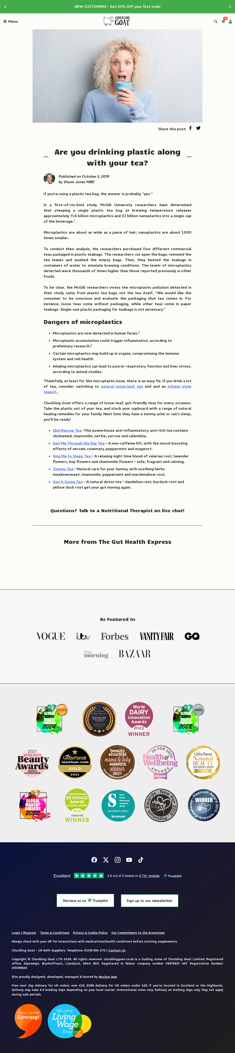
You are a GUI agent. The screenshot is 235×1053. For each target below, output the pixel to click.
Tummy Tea (63, 469)
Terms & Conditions (54, 932)
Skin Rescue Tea (67, 430)
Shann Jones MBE (79, 182)
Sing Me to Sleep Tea (72, 456)
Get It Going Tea (68, 481)
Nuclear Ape (108, 976)
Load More (117, 564)
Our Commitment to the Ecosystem (138, 932)
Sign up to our (149, 900)
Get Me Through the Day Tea (78, 443)
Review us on (75, 900)
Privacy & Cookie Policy (90, 932)
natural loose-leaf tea (122, 386)
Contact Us (117, 950)
